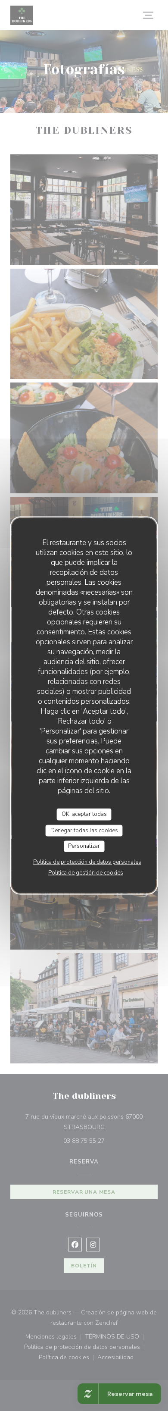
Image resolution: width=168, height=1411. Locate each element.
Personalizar (84, 846)
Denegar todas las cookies (84, 830)
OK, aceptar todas (84, 814)
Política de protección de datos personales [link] (87, 861)
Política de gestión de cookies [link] (85, 872)
